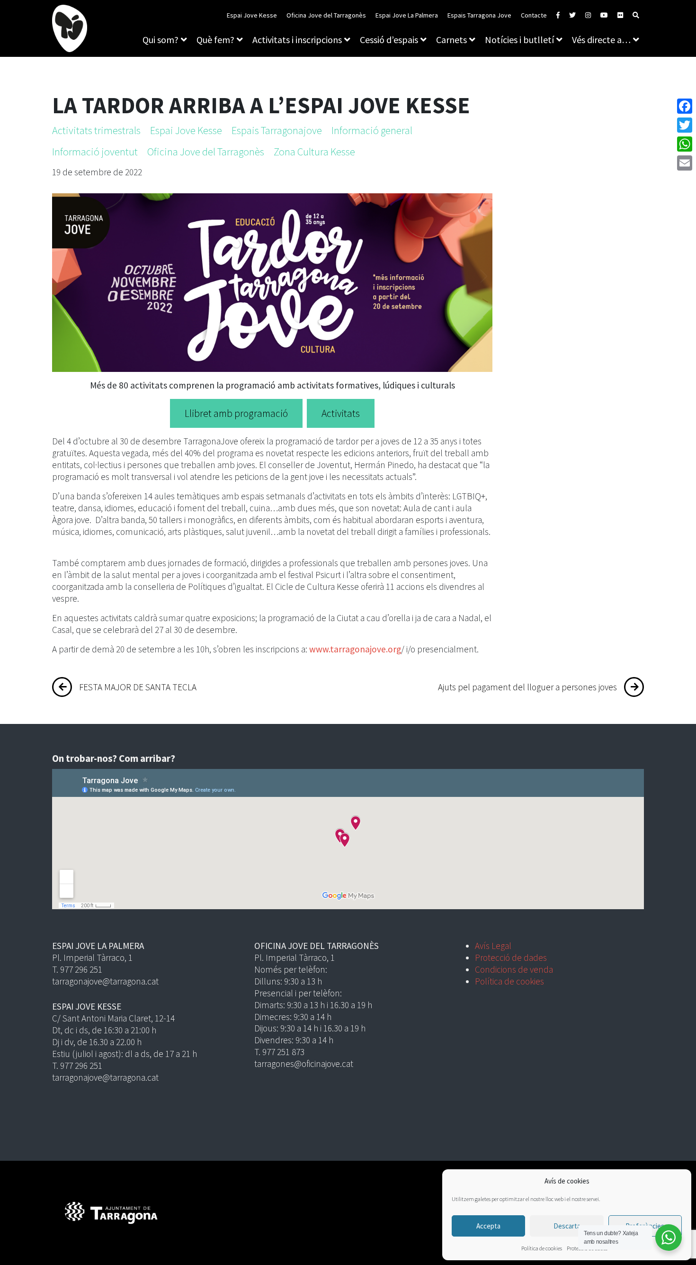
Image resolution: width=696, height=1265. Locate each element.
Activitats (340, 413)
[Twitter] (684, 125)
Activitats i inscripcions (297, 39)
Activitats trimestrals (96, 130)
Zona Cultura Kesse (314, 151)
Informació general (371, 130)
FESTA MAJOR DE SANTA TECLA (137, 687)
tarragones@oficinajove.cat (303, 1063)
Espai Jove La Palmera (406, 15)
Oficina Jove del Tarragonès (326, 15)
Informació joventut (95, 151)
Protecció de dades (511, 957)
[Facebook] (684, 106)
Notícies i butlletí (519, 39)
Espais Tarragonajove (277, 130)
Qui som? (160, 39)
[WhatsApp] (684, 144)
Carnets (451, 39)
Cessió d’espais (389, 39)
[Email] (684, 163)
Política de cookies (541, 1248)
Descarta (566, 1225)
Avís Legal (493, 945)
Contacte (534, 15)
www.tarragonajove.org (355, 649)
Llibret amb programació (236, 413)
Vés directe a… (601, 39)
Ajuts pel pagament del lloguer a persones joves (527, 687)
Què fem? (215, 39)
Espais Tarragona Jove (479, 15)
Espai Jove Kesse (252, 15)
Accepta (488, 1225)
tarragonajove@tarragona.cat (105, 981)
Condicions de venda (514, 969)
